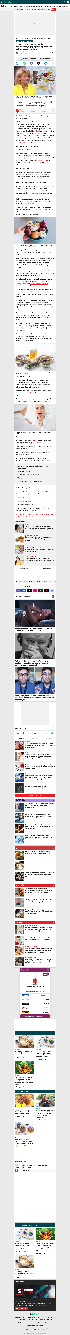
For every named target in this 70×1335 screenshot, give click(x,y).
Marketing (21, 1322)
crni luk (35, 131)
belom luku (19, 201)
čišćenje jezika (28, 393)
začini (38, 581)
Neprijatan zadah (22, 116)
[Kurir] (6, 2)
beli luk (31, 581)
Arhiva (50, 1322)
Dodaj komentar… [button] (25, 1170)
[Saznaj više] (53, 1281)
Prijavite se (22, 1308)
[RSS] (46, 733)
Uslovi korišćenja (40, 1325)
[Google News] (51, 590)
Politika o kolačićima (42, 1322)
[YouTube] (40, 590)
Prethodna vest (23, 568)
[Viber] (18, 590)
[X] (29, 590)
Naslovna (18, 38)
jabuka (34, 440)
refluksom (20, 497)
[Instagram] (35, 590)
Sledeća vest (47, 568)
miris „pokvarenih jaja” (41, 160)
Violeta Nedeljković (28, 51)
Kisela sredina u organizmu (39, 284)
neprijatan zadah (21, 581)
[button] (52, 52)
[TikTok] (46, 590)
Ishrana (24, 38)
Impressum (33, 1322)
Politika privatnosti (30, 1325)
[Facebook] (23, 590)
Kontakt (27, 1322)
